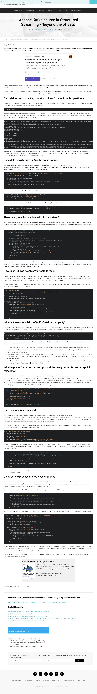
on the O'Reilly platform (42, 569)
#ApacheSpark (34, 639)
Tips (78, 680)
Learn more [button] (48, 2)
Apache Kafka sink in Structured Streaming (19, 614)
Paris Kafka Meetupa (48, 85)
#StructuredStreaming (16, 641)
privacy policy (31, 686)
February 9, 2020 (36, 646)
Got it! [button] (93, 2)
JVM (66, 10)
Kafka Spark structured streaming (37, 88)
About (35, 19)
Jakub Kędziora (65, 686)
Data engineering (18, 10)
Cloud (59, 10)
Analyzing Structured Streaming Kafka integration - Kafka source (25, 621)
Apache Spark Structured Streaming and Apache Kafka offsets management (28, 616)
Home (5, 39)
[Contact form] (62, 674)
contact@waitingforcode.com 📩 (45, 575)
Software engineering (77, 10)
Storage (41, 10)
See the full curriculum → (32, 78)
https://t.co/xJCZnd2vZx (16, 644)
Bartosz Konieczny (63, 29)
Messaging (51, 10)
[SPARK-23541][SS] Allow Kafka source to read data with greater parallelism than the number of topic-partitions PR (38, 602)
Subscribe (79, 660)
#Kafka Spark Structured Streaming (19, 586)
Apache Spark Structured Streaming (46, 29)
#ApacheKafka (30, 641)
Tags (84, 680)
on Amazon (64, 569)
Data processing (30, 10)
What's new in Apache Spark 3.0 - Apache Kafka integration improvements (27, 611)
